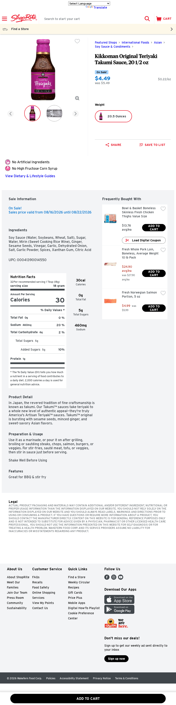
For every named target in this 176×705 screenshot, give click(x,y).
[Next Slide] (75, 113)
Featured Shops (106, 42)
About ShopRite (18, 577)
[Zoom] (77, 98)
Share (116, 145)
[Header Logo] (23, 18)
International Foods (135, 42)
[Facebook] (106, 578)
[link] (152, 144)
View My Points (43, 603)
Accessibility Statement (74, 678)
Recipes (73, 587)
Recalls (37, 582)
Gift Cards (75, 592)
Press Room (15, 597)
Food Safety (40, 587)
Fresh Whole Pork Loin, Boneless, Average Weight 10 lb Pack (140, 253)
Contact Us (40, 608)
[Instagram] (113, 578)
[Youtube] (120, 578)
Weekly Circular (79, 582)
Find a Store (76, 577)
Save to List (155, 145)
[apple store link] (119, 603)
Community (15, 603)
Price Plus (75, 597)
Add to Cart (154, 227)
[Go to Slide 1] (32, 113)
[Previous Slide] (10, 113)
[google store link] (119, 613)
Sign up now (116, 658)
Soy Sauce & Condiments (112, 46)
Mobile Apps (76, 603)
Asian (158, 42)
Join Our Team (17, 592)
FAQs (35, 577)
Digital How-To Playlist (84, 608)
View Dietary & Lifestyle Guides (30, 176)
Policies (50, 678)
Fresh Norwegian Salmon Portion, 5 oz (140, 294)
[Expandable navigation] (4, 18)
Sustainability (17, 608)
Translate (100, 7)
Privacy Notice (102, 678)
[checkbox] (77, 41)
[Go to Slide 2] (54, 113)
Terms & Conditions (126, 678)
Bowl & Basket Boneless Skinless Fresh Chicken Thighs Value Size (139, 212)
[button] (147, 19)
